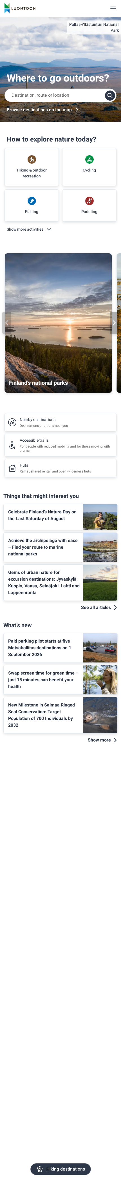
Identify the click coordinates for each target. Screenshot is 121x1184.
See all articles (96, 607)
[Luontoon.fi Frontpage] (20, 8)
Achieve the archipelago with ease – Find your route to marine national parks (43, 547)
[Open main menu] (113, 8)
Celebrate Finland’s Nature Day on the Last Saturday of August (42, 515)
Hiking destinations (65, 1169)
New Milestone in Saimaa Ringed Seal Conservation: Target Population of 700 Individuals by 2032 (41, 715)
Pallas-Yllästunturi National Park (94, 27)
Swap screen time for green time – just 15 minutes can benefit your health (43, 680)
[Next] (114, 323)
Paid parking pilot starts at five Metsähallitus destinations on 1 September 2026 (39, 648)
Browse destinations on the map (39, 109)
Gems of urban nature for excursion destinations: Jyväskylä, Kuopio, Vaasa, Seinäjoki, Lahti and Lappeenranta (44, 582)
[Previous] (6, 323)
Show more (99, 740)
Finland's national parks (38, 383)
